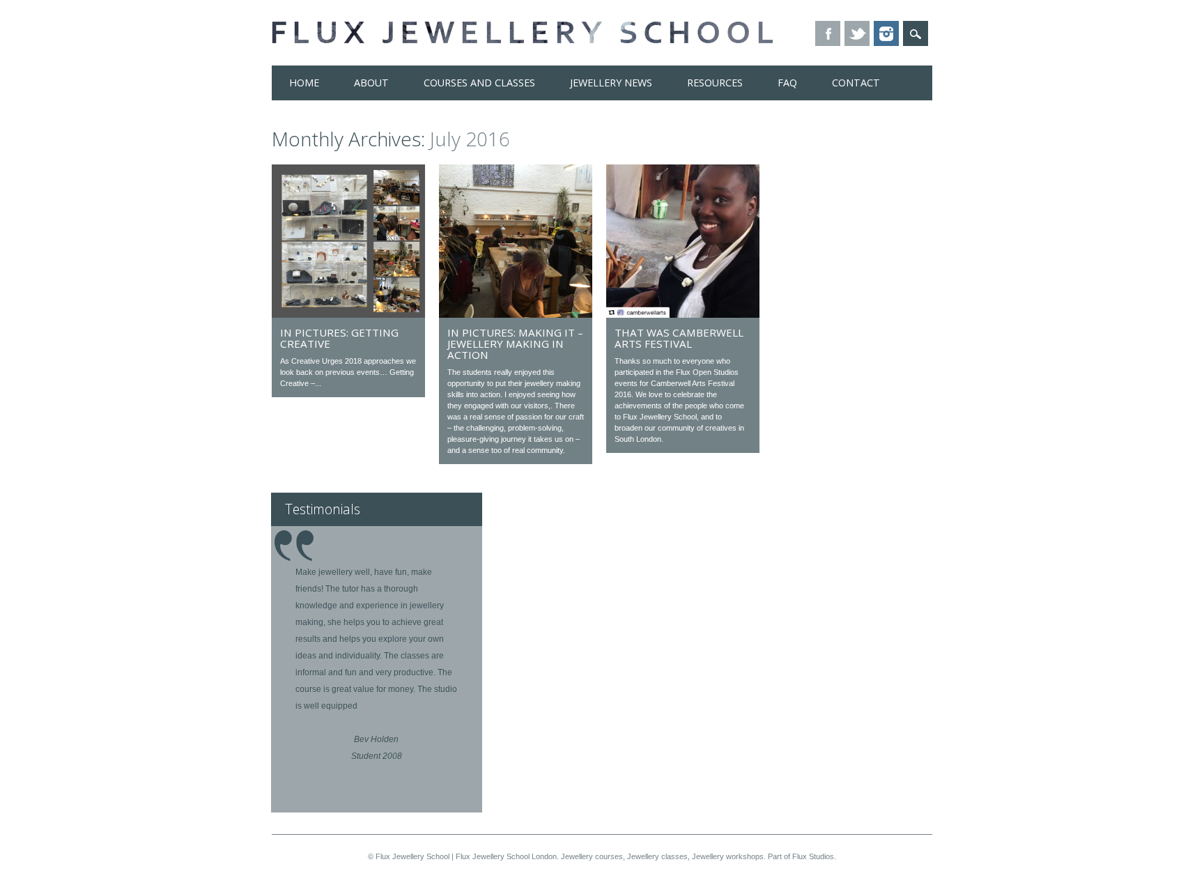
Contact (856, 82)
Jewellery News (611, 82)
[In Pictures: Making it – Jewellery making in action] (515, 314)
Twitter (857, 33)
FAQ (787, 82)
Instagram (886, 33)
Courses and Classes (479, 82)
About (371, 82)
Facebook (827, 33)
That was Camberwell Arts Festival (679, 338)
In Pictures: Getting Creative (339, 338)
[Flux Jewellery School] (522, 39)
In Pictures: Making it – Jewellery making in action (515, 343)
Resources (715, 82)
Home (304, 82)
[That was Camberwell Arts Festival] (682, 314)
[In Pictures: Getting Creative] (348, 314)
